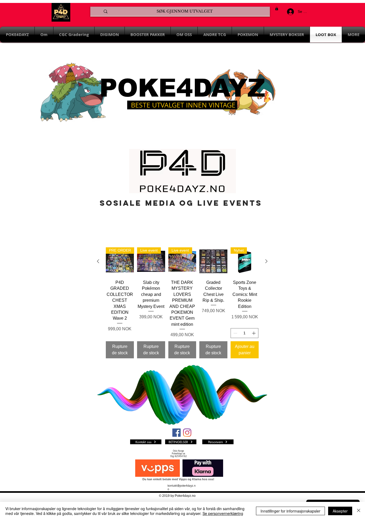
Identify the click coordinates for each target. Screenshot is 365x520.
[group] (182, 303)
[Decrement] (234, 333)
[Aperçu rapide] (213, 261)
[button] (276, 8)
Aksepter (340, 511)
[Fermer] (358, 511)
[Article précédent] (98, 261)
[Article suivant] (266, 261)
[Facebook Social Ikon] (176, 432)
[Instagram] (187, 432)
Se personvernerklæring (223, 513)
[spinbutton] (244, 333)
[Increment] (254, 333)
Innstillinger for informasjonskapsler (290, 511)
